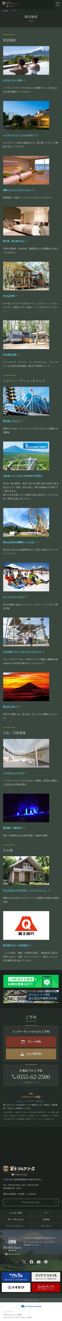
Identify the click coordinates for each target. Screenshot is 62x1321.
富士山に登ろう (10, 706)
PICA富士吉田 (10, 354)
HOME (5, 10)
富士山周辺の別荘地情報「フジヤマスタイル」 (25, 890)
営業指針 (46, 1219)
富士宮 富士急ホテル (13, 241)
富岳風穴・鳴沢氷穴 (12, 828)
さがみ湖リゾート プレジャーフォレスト (22, 651)
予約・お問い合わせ (15, 1219)
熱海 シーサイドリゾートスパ (17, 190)
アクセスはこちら (31, 1202)
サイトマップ (46, 1226)
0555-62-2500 (33, 1076)
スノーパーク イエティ (14, 597)
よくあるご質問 (15, 1213)
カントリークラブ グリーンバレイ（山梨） (17, 1317)
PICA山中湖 (8, 296)
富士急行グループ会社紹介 (15, 945)
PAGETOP (31, 1295)
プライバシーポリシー (15, 1226)
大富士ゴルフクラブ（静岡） (13, 1314)
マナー (46, 1213)
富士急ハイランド (11, 421)
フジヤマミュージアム (13, 773)
